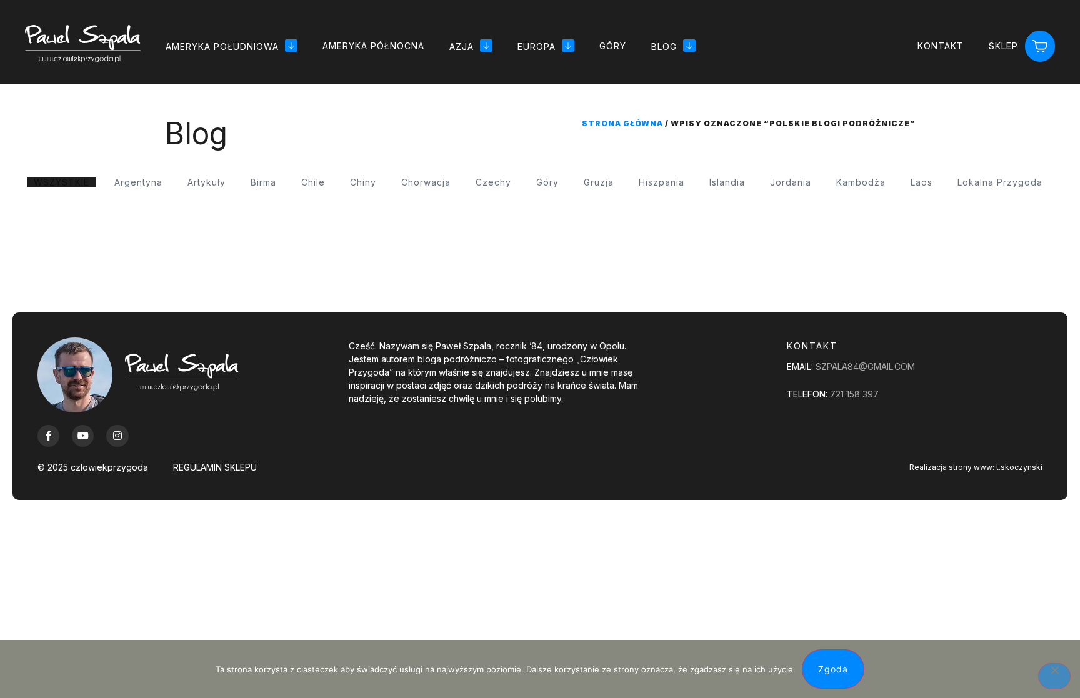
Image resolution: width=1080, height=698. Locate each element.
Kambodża (861, 182)
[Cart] (1040, 46)
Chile (313, 182)
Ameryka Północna (373, 46)
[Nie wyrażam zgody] (1054, 676)
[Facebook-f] (48, 436)
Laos (921, 182)
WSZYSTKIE (61, 182)
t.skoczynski (1019, 467)
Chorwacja (426, 182)
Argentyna (138, 182)
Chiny (363, 182)
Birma (263, 182)
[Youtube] (83, 436)
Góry (612, 46)
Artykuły (207, 182)
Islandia (727, 182)
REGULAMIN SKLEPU (215, 467)
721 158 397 (854, 394)
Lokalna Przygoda (1000, 182)
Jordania (790, 182)
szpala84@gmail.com (865, 366)
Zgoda (833, 669)
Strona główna (622, 123)
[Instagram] (117, 436)
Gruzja (599, 182)
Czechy (493, 182)
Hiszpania (661, 182)
